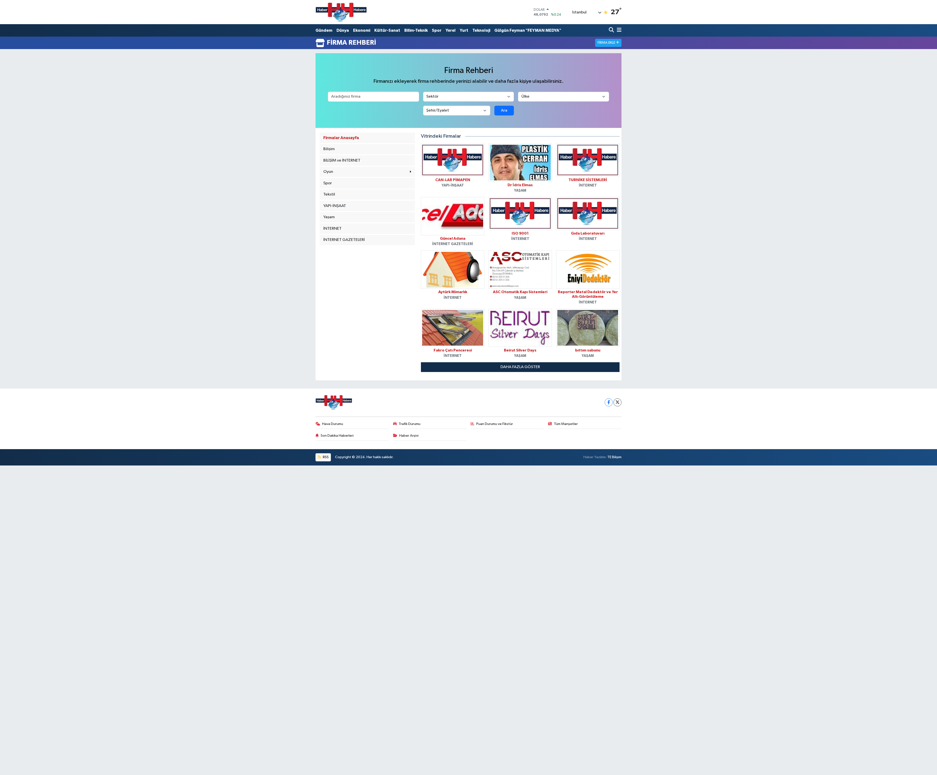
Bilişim (329, 149)
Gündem (324, 30)
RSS (325, 457)
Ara (504, 110)
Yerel (451, 30)
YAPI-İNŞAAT (334, 206)
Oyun (328, 172)
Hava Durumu (332, 424)
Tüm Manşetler (566, 424)
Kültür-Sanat (387, 30)
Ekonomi (361, 30)
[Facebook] (609, 402)
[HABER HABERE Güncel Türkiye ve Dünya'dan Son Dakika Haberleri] (341, 12)
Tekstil (329, 194)
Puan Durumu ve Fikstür (494, 424)
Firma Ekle (607, 42)
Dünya (342, 30)
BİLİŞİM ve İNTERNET (341, 160)
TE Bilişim (614, 457)
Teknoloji (481, 30)
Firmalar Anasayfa (341, 138)
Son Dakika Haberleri (337, 435)
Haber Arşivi (408, 435)
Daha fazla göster (520, 367)
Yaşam (329, 217)
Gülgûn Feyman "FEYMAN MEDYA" (527, 30)
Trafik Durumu (409, 424)
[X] (617, 402)
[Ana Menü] (618, 30)
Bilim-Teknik (416, 30)
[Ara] (612, 30)
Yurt (464, 30)
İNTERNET (332, 229)
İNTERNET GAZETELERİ (344, 240)
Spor (436, 30)
